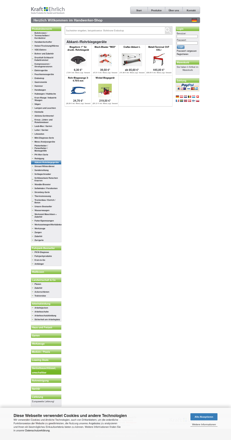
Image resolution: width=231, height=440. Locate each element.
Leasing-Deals (40, 360)
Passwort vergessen (187, 50)
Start (139, 10)
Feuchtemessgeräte (44, 74)
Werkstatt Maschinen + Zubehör (45, 215)
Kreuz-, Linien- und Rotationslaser (43, 121)
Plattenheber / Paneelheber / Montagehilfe (41, 148)
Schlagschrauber (42, 174)
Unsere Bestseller (43, 206)
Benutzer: (181, 33)
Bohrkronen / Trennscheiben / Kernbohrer (42, 35)
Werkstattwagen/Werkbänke (47, 224)
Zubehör (38, 236)
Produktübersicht (42, 28)
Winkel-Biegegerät (105, 77)
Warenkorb (183, 62)
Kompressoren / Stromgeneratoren (43, 65)
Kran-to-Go (39, 259)
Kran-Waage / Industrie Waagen (45, 99)
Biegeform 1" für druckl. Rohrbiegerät (78, 48)
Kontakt (191, 10)
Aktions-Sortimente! (44, 115)
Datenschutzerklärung (37, 430)
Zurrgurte (39, 240)
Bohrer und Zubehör (44, 53)
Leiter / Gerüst (41, 129)
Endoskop (39, 78)
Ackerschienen (41, 291)
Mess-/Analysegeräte (44, 141)
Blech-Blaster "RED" (105, 46)
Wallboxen (38, 271)
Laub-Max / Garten (43, 126)
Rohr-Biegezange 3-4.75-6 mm (78, 79)
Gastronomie (40, 82)
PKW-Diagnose (41, 252)
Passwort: (182, 40)
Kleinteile (38, 111)
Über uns (174, 10)
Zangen (38, 232)
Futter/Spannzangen (44, 220)
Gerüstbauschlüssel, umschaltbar (44, 370)
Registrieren (182, 54)
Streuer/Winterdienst (44, 166)
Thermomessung (42, 196)
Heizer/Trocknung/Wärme (46, 45)
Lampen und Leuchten (45, 107)
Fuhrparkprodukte (43, 256)
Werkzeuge (39, 228)
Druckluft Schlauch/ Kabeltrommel (43, 59)
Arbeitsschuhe (41, 311)
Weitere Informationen (204, 424)
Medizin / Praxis (41, 351)
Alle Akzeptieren (204, 416)
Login (180, 28)
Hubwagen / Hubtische (45, 93)
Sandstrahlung (41, 170)
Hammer (38, 85)
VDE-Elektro (40, 49)
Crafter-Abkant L (131, 46)
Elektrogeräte (41, 70)
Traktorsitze (40, 295)
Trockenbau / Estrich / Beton (44, 201)
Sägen (37, 104)
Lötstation (39, 133)
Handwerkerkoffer (43, 41)
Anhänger (39, 263)
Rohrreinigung (40, 380)
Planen (37, 283)
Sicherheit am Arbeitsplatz (47, 319)
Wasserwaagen (41, 210)
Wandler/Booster (42, 184)
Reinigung (39, 158)
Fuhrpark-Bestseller (43, 248)
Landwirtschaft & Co (44, 280)
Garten (36, 335)
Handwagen (40, 89)
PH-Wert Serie (41, 154)
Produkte (156, 10)
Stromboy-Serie (42, 192)
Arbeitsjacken (41, 307)
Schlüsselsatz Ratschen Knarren (46, 179)
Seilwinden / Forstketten (45, 188)
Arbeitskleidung (41, 303)
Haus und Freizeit (42, 327)
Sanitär (36, 388)
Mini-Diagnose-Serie (44, 137)
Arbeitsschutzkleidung (45, 315)
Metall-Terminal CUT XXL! (158, 48)
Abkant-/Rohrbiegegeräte (46, 162)
